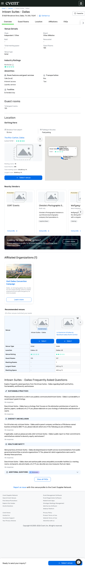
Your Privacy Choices (9, 520)
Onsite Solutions (8, 506)
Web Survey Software (50, 506)
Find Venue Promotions (10, 500)
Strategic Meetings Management (53, 503)
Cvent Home (6, 512)
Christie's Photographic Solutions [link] (51, 205)
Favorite (80, 13)
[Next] (83, 22)
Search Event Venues (9, 498)
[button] (63, 158)
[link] (19, 197)
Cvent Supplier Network (10, 495)
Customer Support (8, 518)
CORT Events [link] (13, 205)
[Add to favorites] (40, 145)
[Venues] (81, 3)
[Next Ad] (40, 139)
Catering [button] (73, 221)
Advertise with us (48, 520)
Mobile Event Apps (49, 500)
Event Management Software (52, 495)
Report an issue (20, 487)
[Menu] (2, 3)
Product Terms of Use (50, 515)
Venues (10, 8)
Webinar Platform (48, 508)
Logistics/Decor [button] (44, 221)
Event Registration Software (52, 498)
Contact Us (6, 515)
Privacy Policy (47, 512)
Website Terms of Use (50, 518)
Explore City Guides (9, 503)
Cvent (4, 8)
